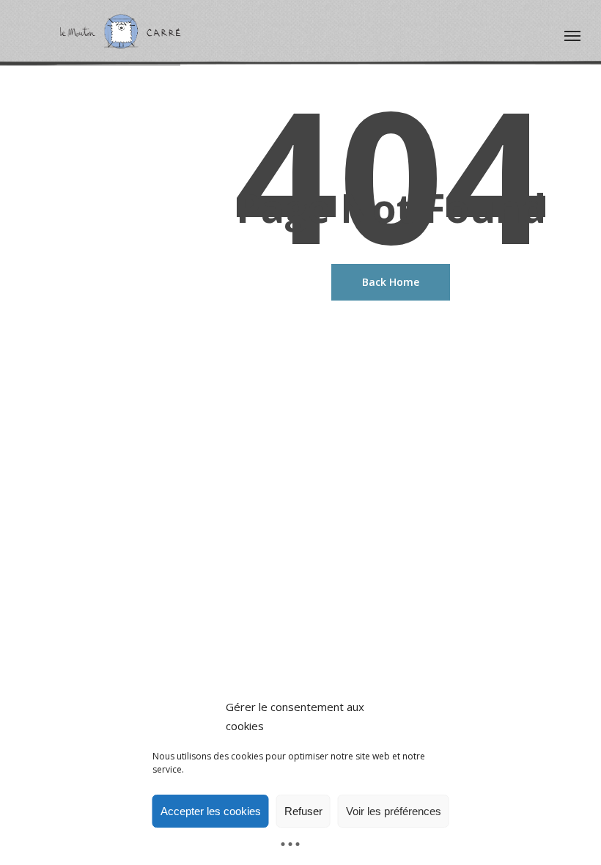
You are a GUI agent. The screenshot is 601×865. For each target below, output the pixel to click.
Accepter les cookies (211, 811)
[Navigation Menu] (572, 35)
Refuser (303, 811)
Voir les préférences (393, 811)
